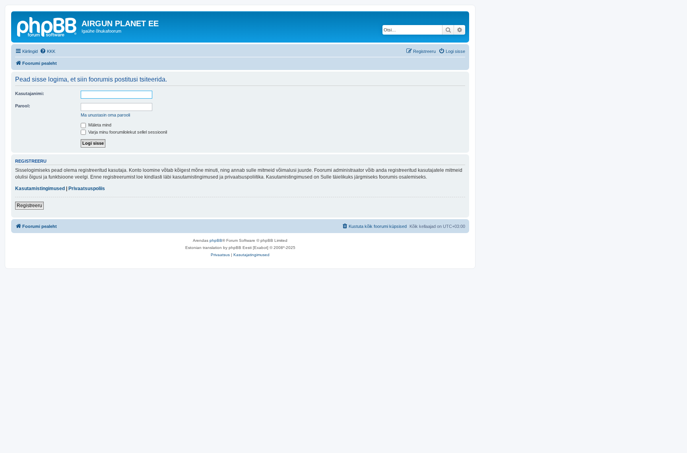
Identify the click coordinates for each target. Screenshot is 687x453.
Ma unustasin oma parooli (105, 115)
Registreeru (29, 205)
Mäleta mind (99, 124)
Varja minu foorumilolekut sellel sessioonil (127, 132)
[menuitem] (47, 51)
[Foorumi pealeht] (47, 26)
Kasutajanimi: (29, 93)
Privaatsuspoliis (86, 188)
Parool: (22, 105)
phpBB (216, 240)
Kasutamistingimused (40, 188)
